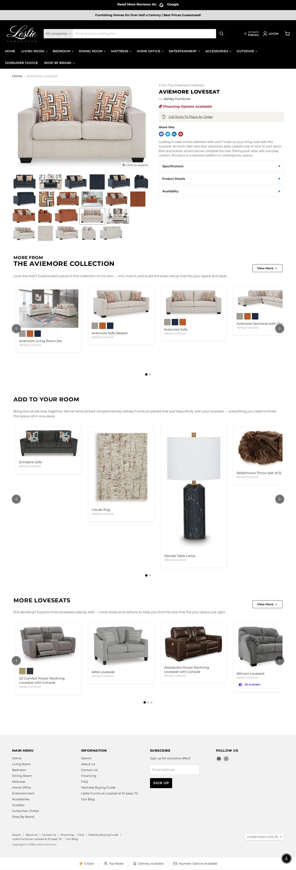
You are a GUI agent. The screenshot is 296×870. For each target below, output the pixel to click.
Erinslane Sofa (30, 462)
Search (86, 758)
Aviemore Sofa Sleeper (110, 333)
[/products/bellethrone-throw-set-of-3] (266, 449)
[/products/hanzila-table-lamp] (193, 491)
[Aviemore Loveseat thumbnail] (24, 182)
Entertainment (183, 51)
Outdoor (246, 51)
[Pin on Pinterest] (180, 134)
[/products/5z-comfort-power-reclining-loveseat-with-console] (48, 645)
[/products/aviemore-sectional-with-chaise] (266, 300)
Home (10, 51)
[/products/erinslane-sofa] (48, 444)
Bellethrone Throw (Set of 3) (259, 473)
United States (262, 837)
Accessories (217, 51)
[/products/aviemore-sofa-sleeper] (121, 304)
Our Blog (88, 799)
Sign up (161, 783)
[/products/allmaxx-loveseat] (266, 647)
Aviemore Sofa (175, 329)
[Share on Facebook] (161, 134)
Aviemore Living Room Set (40, 341)
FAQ (84, 782)
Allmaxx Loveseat (251, 673)
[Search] (221, 33)
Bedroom (62, 51)
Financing (88, 776)
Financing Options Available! (187, 106)
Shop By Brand (58, 63)
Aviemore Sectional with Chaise (262, 324)
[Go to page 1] (146, 374)
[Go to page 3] (151, 702)
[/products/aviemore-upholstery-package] (48, 308)
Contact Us (89, 770)
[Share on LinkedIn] (174, 134)
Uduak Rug (101, 510)
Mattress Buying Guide (98, 787)
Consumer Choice (21, 63)
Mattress (120, 51)
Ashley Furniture (177, 99)
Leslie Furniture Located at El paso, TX (109, 793)
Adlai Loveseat (103, 672)
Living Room (33, 51)
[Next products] (279, 328)
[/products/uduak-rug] (121, 468)
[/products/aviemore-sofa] (193, 302)
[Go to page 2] (150, 374)
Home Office (149, 51)
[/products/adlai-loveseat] (121, 646)
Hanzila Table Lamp (179, 556)
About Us (88, 764)
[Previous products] (16, 328)
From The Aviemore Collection (182, 85)
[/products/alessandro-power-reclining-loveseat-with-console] (193, 644)
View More (265, 268)
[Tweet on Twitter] (167, 134)
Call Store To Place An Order (191, 117)
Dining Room (91, 51)
